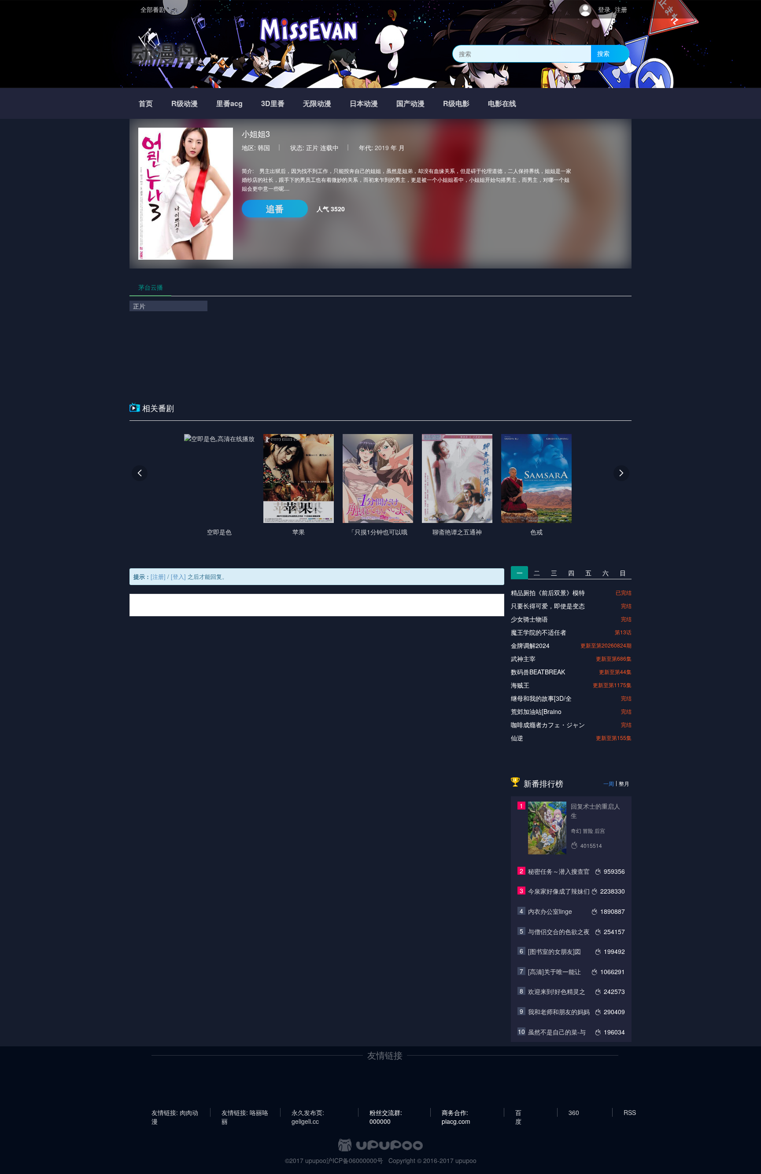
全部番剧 (152, 9)
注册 (621, 9)
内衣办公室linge (550, 911)
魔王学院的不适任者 (538, 632)
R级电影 (456, 103)
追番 (275, 208)
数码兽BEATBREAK (538, 671)
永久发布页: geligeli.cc (308, 1112)
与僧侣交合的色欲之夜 (559, 931)
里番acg (229, 103)
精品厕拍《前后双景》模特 (548, 592)
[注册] (158, 576)
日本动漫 (364, 103)
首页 (146, 103)
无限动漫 (317, 103)
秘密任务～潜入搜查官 (559, 871)
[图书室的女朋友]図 (554, 951)
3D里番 (272, 103)
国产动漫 (410, 103)
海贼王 (520, 685)
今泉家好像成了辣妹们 (559, 891)
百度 (518, 1112)
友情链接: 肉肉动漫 (174, 1112)
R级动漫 (184, 103)
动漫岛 (165, 53)
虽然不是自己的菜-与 (557, 1031)
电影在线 (502, 103)
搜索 (603, 53)
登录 (604, 9)
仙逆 (517, 737)
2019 (382, 147)
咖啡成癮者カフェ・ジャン (548, 724)
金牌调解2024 (530, 645)
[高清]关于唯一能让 (554, 971)
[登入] (178, 576)
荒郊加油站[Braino (536, 711)
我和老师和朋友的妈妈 (559, 1011)
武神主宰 (523, 658)
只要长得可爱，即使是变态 (548, 605)
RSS (630, 1112)
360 (574, 1112)
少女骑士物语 (529, 619)
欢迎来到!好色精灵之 (556, 991)
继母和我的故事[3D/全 (541, 698)
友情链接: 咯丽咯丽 (245, 1112)
